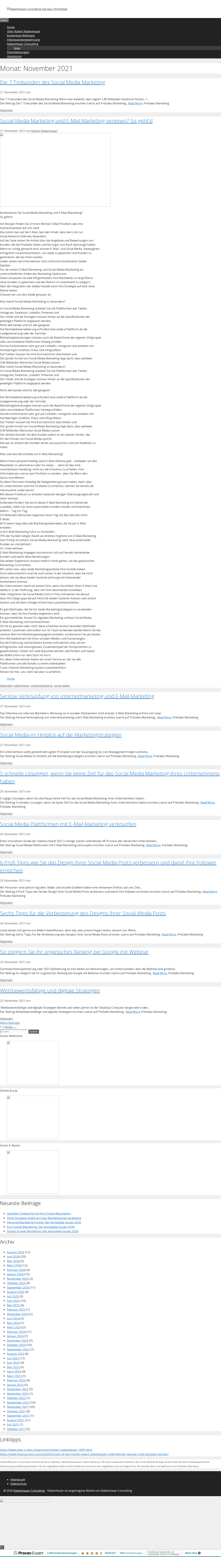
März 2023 (14, 1376)
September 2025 (18, 1287)
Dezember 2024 (17, 1314)
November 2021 (18, 1407)
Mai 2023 (13, 1367)
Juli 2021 (13, 1424)
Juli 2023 (13, 1358)
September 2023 (18, 1349)
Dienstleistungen (18, 52)
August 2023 (15, 1354)
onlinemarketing (41, 686)
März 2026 (14, 1265)
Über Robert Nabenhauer (23, 31)
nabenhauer (21, 686)
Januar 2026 (15, 1274)
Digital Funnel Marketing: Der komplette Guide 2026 (42, 1231)
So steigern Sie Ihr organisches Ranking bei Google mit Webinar (74, 951)
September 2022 (18, 1402)
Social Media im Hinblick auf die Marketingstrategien (61, 734)
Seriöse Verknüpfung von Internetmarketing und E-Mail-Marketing (77, 696)
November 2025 (18, 1279)
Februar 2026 (16, 1270)
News (17, 48)
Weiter (10, 1027)
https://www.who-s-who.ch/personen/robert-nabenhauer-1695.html (46, 1450)
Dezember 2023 (17, 1341)
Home (11, 27)
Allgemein (6, 110)
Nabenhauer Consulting (22, 44)
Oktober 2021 (16, 1411)
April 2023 (14, 1371)
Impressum (14, 56)
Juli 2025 (13, 1296)
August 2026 (15, 1252)
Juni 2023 (13, 1363)
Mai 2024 (13, 1323)
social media (62, 686)
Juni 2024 (13, 1318)
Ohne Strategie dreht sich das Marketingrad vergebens (44, 1218)
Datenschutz (18, 1484)
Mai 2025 (13, 1305)
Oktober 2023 (16, 1345)
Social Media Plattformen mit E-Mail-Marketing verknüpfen (68, 823)
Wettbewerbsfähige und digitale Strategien (50, 990)
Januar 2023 (15, 1385)
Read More (135, 103)
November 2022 (18, 1394)
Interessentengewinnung (23, 40)
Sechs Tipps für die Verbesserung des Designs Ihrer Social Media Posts (83, 913)
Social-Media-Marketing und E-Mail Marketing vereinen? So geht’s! (76, 120)
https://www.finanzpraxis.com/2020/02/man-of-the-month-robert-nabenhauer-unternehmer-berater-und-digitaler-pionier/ (84, 1454)
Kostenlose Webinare (21, 35)
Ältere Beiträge (10, 1023)
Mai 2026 (13, 1261)
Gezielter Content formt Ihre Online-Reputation (39, 1213)
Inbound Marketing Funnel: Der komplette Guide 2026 (44, 1222)
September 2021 (18, 1416)
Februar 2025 (16, 1310)
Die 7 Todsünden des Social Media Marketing (52, 82)
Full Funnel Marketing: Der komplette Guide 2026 (40, 1227)
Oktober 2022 (16, 1398)
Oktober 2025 (16, 1283)
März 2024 (14, 1327)
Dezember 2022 (17, 1389)
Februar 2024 (16, 1332)
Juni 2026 (13, 1256)
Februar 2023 (16, 1380)
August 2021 (15, 1420)
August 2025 (15, 1292)
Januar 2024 (15, 1336)
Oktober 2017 (16, 1429)
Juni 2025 (13, 1301)
